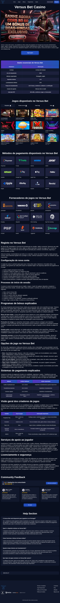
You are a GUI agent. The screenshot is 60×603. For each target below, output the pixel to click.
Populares (7, 105)
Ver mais (30, 504)
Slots (51, 105)
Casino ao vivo (21, 105)
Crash (36, 105)
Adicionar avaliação (52, 483)
